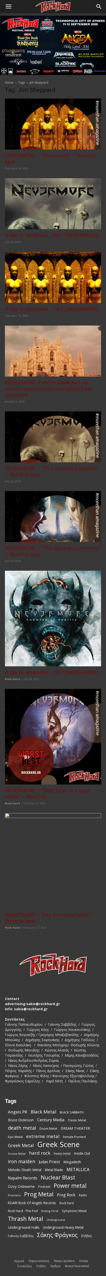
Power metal (70, 1185)
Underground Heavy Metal (63, 1227)
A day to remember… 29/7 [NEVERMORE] (51, 672)
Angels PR (17, 1111)
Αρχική (19, 1261)
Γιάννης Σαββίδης (21, 1236)
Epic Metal (15, 1137)
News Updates (64, 1261)
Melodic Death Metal (24, 1169)
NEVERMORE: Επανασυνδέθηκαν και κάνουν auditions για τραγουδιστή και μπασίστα (48, 389)
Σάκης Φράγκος (57, 1235)
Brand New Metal (77, 1266)
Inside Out (82, 1153)
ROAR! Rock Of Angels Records (32, 1202)
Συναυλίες (24, 1266)
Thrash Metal (25, 1218)
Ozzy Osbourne (21, 1186)
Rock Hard (12, 679)
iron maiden (21, 1161)
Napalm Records (22, 1178)
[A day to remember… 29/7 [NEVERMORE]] (53, 618)
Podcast (44, 1186)
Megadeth (72, 1161)
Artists (83, 1261)
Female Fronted (74, 1137)
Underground (56, 1220)
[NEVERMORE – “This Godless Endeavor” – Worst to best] (53, 436)
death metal (22, 1127)
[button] (8, 6)
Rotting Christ (49, 1211)
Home (9, 82)
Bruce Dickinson (21, 1120)
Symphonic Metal (74, 1211)
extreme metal (42, 1136)
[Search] (99, 6)
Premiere (14, 1195)
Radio (83, 1195)
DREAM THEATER (75, 1128)
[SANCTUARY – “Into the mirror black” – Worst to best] (53, 861)
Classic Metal (77, 1120)
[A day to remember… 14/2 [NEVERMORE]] (53, 277)
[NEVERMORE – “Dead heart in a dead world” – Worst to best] (53, 736)
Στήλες (86, 1235)
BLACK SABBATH (72, 1112)
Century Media (50, 1120)
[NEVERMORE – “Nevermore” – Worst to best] (53, 124)
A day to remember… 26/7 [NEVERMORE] (51, 235)
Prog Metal (38, 1194)
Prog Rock (66, 1195)
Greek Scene (58, 1144)
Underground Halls (23, 1227)
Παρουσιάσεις (39, 1261)
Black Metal (43, 1111)
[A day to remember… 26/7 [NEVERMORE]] (53, 203)
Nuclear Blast (58, 1177)
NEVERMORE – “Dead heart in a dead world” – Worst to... (47, 794)
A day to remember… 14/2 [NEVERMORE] (51, 309)
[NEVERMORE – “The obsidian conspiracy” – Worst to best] (53, 516)
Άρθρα (55, 1266)
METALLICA (78, 1169)
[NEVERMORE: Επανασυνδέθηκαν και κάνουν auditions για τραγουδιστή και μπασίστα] (53, 351)
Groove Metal (17, 1153)
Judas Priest (49, 1161)
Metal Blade (54, 1169)
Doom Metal (48, 1128)
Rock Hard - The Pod (23, 1211)
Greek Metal (21, 1145)
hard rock (39, 1153)
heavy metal (62, 1153)
